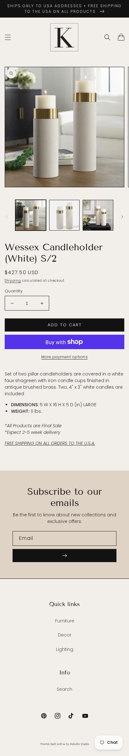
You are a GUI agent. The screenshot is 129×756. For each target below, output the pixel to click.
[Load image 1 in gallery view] (30, 215)
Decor (64, 635)
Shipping (13, 280)
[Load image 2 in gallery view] (64, 215)
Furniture (64, 621)
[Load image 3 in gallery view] (98, 215)
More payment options (64, 356)
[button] (8, 37)
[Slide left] (7, 217)
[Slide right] (122, 217)
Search (64, 689)
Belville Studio (79, 744)
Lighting (64, 649)
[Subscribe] (64, 555)
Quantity (14, 291)
